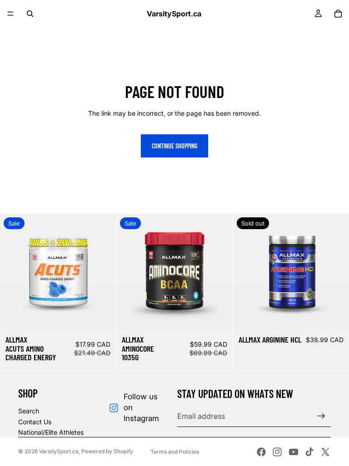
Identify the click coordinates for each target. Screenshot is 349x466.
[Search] (30, 14)
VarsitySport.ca (59, 451)
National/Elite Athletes (51, 432)
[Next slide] (102, 272)
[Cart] (338, 14)
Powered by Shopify (107, 451)
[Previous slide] (13, 272)
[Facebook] (261, 451)
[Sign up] (321, 416)
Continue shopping (174, 146)
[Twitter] (325, 451)
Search (28, 411)
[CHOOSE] (102, 316)
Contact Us (34, 422)
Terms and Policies (174, 451)
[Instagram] (277, 451)
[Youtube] (293, 451)
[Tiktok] (309, 451)
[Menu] (10, 13)
